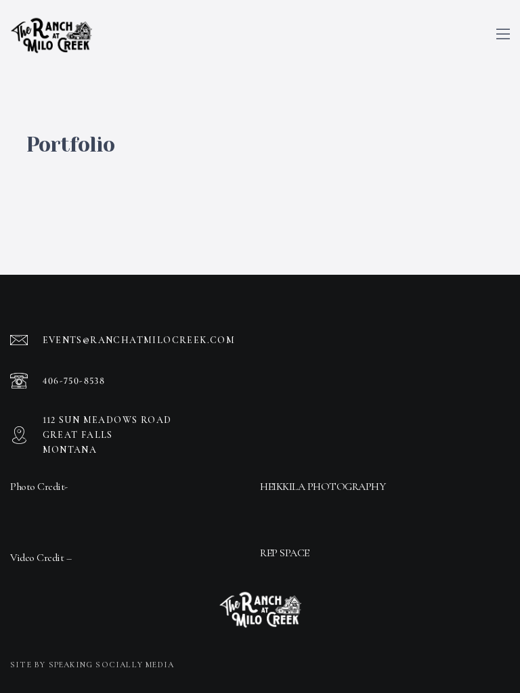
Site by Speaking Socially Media (92, 664)
